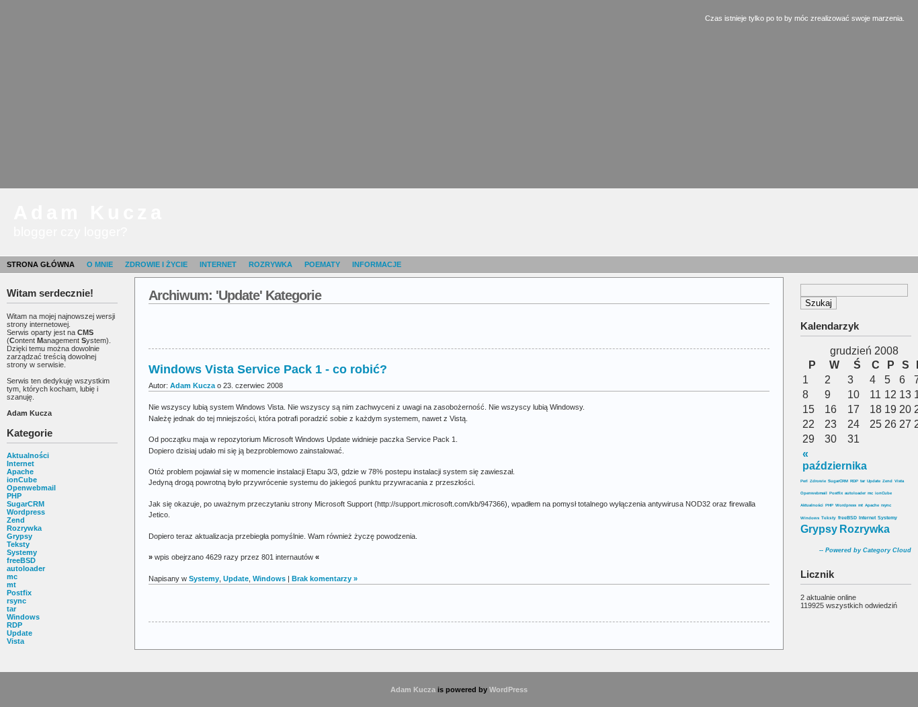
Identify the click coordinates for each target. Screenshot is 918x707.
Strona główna (41, 264)
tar (11, 609)
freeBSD (21, 560)
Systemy (22, 552)
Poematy (322, 264)
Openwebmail (31, 488)
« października (834, 460)
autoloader (26, 568)
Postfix (19, 593)
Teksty (18, 544)
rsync (16, 601)
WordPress (508, 689)
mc (12, 576)
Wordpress (26, 512)
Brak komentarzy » (325, 578)
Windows (23, 617)
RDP (14, 625)
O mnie (100, 264)
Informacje (376, 264)
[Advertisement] (459, 94)
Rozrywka (270, 264)
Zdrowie (818, 481)
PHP (14, 496)
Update (19, 633)
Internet (218, 264)
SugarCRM (25, 504)
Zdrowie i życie (156, 264)
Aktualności (28, 455)
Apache (20, 472)
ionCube (22, 480)
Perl (804, 481)
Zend (16, 520)
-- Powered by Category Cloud (865, 550)
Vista (15, 641)
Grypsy (19, 536)
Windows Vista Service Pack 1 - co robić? (268, 369)
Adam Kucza (89, 212)
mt (11, 585)
